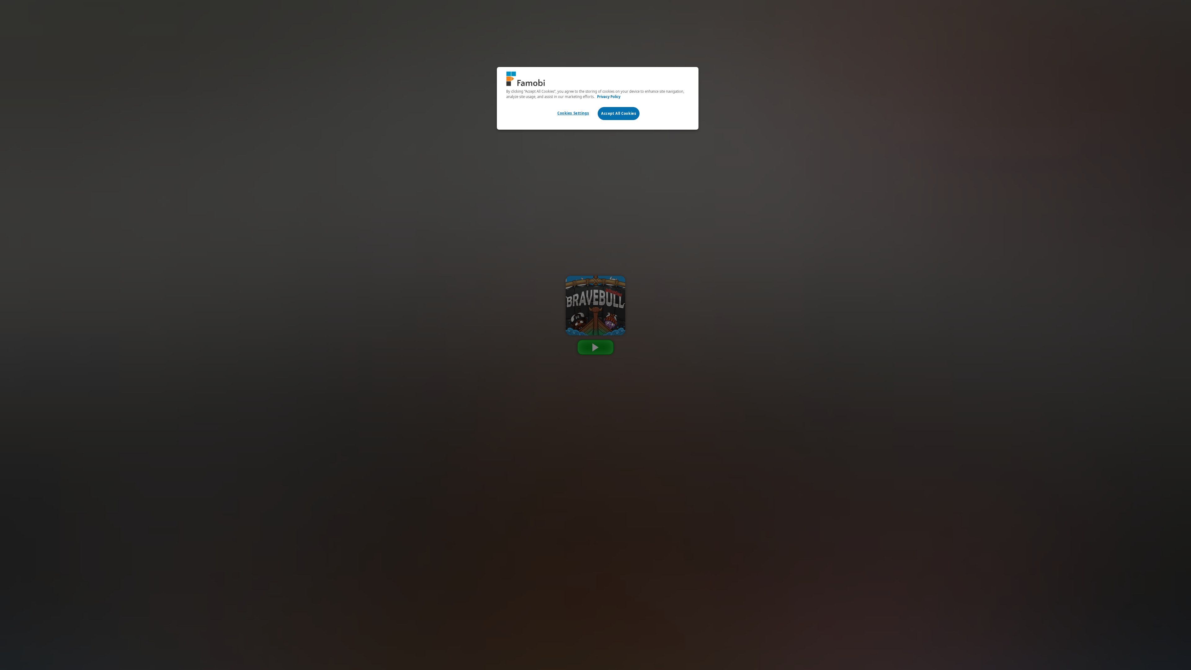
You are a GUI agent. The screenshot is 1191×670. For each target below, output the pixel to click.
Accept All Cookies (618, 113)
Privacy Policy (608, 96)
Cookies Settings (573, 113)
